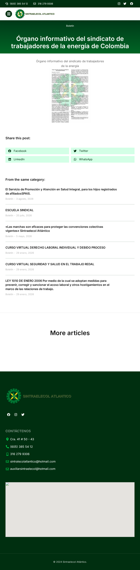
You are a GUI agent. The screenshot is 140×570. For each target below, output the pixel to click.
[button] (37, 151)
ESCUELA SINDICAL (19, 210)
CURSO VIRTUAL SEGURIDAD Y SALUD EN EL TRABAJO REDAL (49, 264)
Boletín (70, 25)
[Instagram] (16, 415)
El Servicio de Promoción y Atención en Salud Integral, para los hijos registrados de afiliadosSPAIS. (61, 191)
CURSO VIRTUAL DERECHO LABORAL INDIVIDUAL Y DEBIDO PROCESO (55, 247)
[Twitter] (23, 415)
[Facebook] (8, 415)
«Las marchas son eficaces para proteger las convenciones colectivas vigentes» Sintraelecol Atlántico (54, 229)
